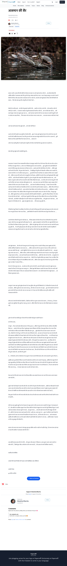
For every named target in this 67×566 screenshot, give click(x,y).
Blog (43, 6)
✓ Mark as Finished (34, 478)
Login (56, 2)
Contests (28, 6)
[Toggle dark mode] (52, 2)
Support (24, 2)
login (30, 494)
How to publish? (31, 2)
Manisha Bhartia (14, 23)
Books (38, 6)
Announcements (50, 6)
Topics (33, 6)
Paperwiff (33, 554)
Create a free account (20, 519)
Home (14, 6)
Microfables (21, 6)
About (19, 2)
